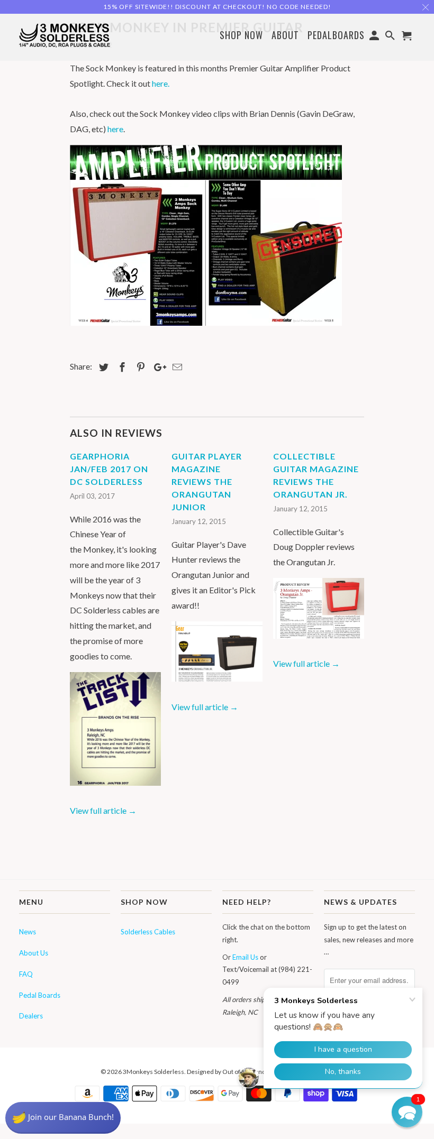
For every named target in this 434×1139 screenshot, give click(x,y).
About (285, 35)
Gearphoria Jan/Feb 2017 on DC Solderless (109, 468)
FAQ (26, 974)
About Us (33, 953)
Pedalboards (336, 36)
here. (160, 83)
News (27, 931)
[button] (407, 1112)
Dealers (31, 1016)
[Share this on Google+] (157, 367)
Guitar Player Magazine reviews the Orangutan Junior (206, 481)
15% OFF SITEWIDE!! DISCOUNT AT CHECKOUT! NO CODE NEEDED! (217, 7)
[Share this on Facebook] (120, 367)
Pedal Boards (39, 995)
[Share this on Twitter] (102, 367)
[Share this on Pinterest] (139, 367)
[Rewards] (63, 1118)
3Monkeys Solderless (153, 1072)
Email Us (245, 957)
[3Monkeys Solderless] (64, 35)
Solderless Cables (148, 931)
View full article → (103, 810)
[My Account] (375, 37)
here (115, 129)
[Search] (391, 37)
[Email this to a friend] (175, 367)
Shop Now (241, 36)
